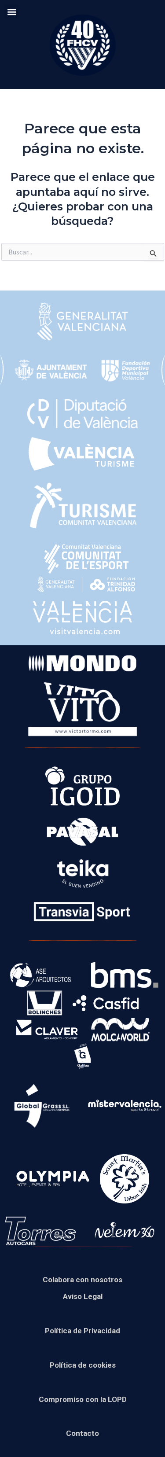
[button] (11, 11)
